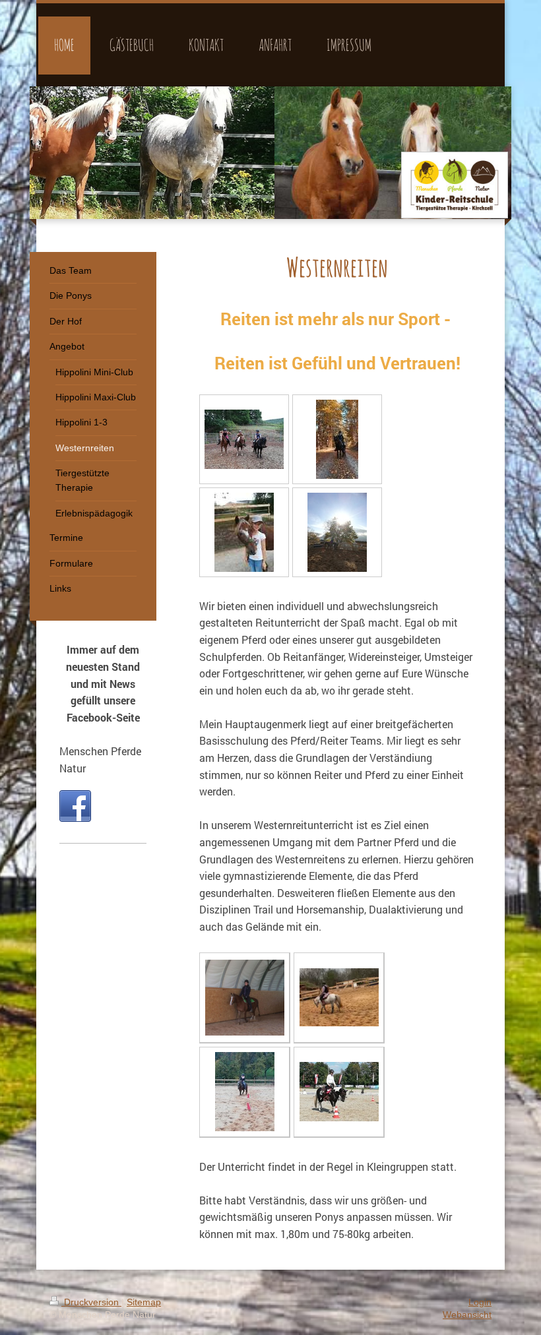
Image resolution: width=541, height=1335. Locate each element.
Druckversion (91, 1302)
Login (480, 1302)
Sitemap (144, 1302)
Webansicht (467, 1314)
